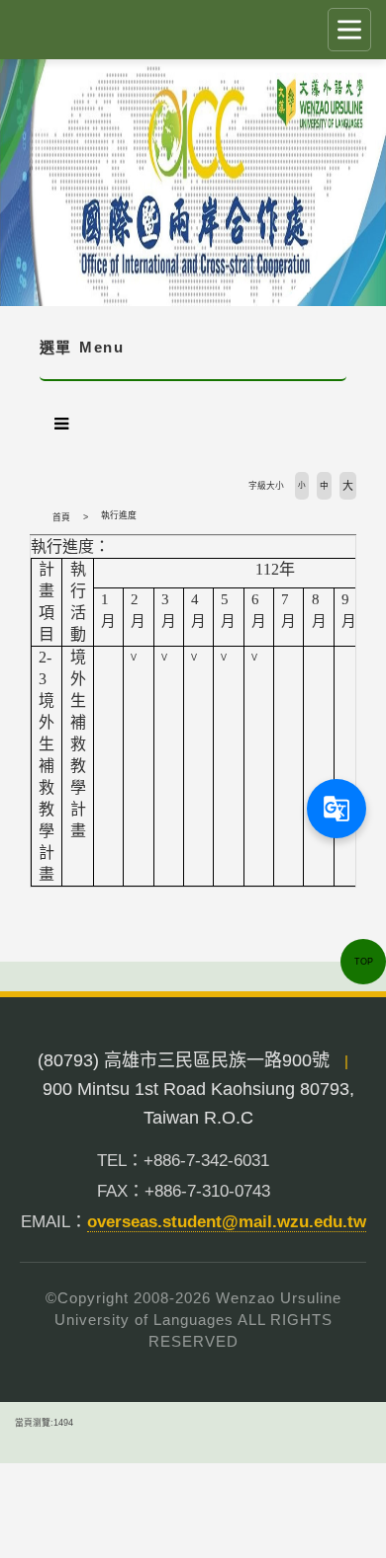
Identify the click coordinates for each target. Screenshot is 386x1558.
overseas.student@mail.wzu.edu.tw (226, 1221)
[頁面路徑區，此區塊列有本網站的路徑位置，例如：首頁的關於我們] (35, 517)
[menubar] (61, 424)
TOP (363, 962)
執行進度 (119, 515)
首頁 (61, 517)
